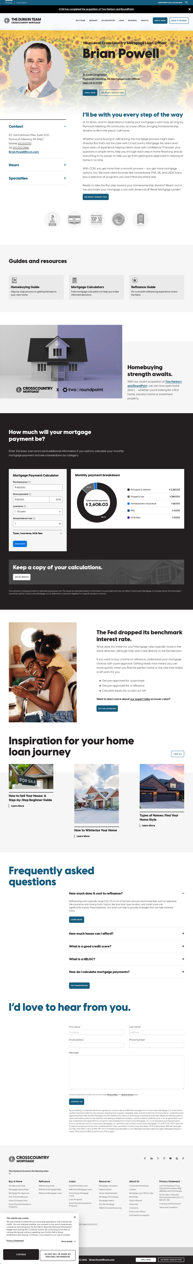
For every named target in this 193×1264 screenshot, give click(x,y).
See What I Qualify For (112, 93)
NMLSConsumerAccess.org (110, 1208)
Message (74, 1052)
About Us (144, 20)
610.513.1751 (24, 143)
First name (75, 1026)
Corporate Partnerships (139, 1186)
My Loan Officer (108, 20)
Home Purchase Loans (18, 1201)
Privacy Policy (112, 1095)
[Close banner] (75, 1217)
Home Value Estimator (108, 1193)
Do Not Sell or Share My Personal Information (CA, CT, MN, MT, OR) (171, 1197)
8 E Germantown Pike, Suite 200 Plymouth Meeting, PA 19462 (29, 137)
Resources (132, 20)
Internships (133, 1197)
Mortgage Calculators (108, 1186)
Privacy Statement (15, 1241)
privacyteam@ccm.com (123, 1129)
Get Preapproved (79, 986)
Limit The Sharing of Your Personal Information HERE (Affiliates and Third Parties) (170, 1188)
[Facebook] (145, 1158)
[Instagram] (164, 1158)
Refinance (93, 20)
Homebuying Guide (17, 1186)
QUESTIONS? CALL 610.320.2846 (170, 3)
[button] (37, 126)
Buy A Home (80, 20)
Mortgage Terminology (109, 1197)
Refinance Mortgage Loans (50, 1193)
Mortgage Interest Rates (19, 1189)
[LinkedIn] (152, 1158)
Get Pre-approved (107, 709)
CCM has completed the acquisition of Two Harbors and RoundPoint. (96, 9)
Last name (135, 1026)
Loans (121, 20)
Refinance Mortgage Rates (50, 1189)
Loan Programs (75, 1199)
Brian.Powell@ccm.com (24, 151)
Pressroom (133, 1204)
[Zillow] (177, 1158)
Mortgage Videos (106, 1201)
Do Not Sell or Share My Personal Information (58, 1255)
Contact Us (133, 1208)
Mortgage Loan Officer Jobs (141, 1193)
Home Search (22, 3)
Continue (21, 1254)
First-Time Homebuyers (18, 1197)
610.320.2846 (21, 147)
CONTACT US (76, 1102)
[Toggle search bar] (186, 2)
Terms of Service (127, 1095)
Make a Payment (179, 21)
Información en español (139, 1215)
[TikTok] (183, 1158)
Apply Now (160, 21)
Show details (66, 1241)
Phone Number (137, 1039)
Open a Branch (135, 1201)
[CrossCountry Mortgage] (22, 21)
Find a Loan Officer (137, 1212)
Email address (76, 1039)
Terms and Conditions (168, 1207)
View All (178, 754)
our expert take (140, 699)
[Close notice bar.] (189, 9)
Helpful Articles (105, 1189)
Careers (132, 1189)
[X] (158, 1158)
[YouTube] (170, 1158)
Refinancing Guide (46, 1186)
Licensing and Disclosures (170, 1204)
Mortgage (9, 3)
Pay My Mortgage (106, 1204)
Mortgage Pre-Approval (19, 1193)
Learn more (76, 920)
